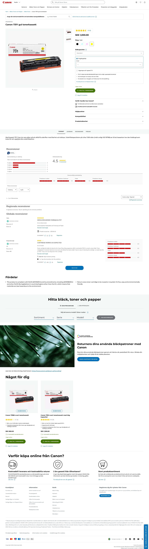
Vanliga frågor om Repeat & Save (14, 502)
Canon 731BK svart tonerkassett (17, 415)
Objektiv (54, 496)
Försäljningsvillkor (11, 533)
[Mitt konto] (136, 2)
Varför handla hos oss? (35, 490)
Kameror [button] (24, 7)
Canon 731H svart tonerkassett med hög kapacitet (55, 416)
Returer (7, 496)
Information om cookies (39, 533)
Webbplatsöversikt (34, 509)
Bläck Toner (27, 11)
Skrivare (54, 505)
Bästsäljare (55, 514)
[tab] (61, 131)
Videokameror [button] (74, 7)
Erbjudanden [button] (123, 7)
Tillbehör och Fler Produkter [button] (90, 7)
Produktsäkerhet (33, 506)
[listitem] (69, 32)
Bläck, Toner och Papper (16, 11)
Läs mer (10, 479)
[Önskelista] (140, 2)
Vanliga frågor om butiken (12, 499)
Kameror (54, 493)
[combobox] (78, 2)
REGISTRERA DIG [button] (105, 495)
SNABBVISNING (22, 411)
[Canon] (7, 2)
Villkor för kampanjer (34, 499)
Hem (7, 11)
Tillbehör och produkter (58, 511)
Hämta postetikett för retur (88, 359)
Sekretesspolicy (24, 533)
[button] (96, 16)
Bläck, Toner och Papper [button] (37, 7)
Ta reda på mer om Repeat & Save (85, 81)
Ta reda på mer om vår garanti (62, 479)
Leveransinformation (11, 493)
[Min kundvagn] (144, 2)
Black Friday (55, 490)
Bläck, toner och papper (58, 499)
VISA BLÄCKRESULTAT (107, 317)
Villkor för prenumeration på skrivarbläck (36, 503)
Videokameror (56, 508)
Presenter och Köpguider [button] (109, 7)
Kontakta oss (9, 490)
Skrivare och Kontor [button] (53, 7)
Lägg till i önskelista (82, 95)
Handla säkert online (34, 496)
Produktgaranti (33, 493)
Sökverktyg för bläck (57, 502)
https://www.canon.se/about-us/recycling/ (46, 371)
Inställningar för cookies (57, 533)
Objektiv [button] (64, 7)
